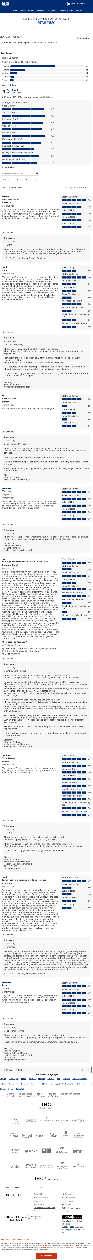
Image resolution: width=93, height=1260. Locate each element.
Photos (79, 10)
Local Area (51, 10)
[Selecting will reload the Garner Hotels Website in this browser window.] (77, 1151)
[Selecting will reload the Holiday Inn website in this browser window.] (62, 1151)
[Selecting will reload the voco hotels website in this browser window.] (40, 1135)
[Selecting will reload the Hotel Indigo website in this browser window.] (14, 1135)
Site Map (37, 1211)
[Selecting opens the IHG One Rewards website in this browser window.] (46, 1178)
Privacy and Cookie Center (44, 1208)
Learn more (68, 1227)
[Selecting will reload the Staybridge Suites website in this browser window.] (46, 1166)
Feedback (65, 1211)
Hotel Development (69, 1197)
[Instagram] (19, 1195)
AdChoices (66, 1204)
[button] (89, 4)
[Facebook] (8, 1195)
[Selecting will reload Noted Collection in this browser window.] (27, 1135)
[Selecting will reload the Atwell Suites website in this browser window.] (31, 1166)
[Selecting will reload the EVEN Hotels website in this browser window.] (31, 1151)
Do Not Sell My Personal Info (73, 1208)
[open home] (3, 1095)
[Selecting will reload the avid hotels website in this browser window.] (15, 1166)
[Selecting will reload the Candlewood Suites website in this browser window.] (77, 1166)
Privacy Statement (74, 1247)
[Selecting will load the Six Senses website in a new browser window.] (15, 1120)
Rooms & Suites (26, 10)
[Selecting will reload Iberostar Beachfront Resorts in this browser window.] (79, 1135)
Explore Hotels (67, 1201)
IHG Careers (66, 1194)
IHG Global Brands (41, 1197)
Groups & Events (66, 10)
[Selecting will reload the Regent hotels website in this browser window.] (31, 1120)
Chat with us (39, 1201)
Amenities (40, 10)
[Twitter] (13, 1195)
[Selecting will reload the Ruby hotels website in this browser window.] (53, 1135)
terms (74, 1245)
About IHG (38, 1194)
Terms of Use (39, 1204)
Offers (14, 10)
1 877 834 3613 (34, 1218)
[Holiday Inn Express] (5, 3)
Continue (46, 1256)
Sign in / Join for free (78, 3)
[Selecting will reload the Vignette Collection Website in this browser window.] (62, 1120)
